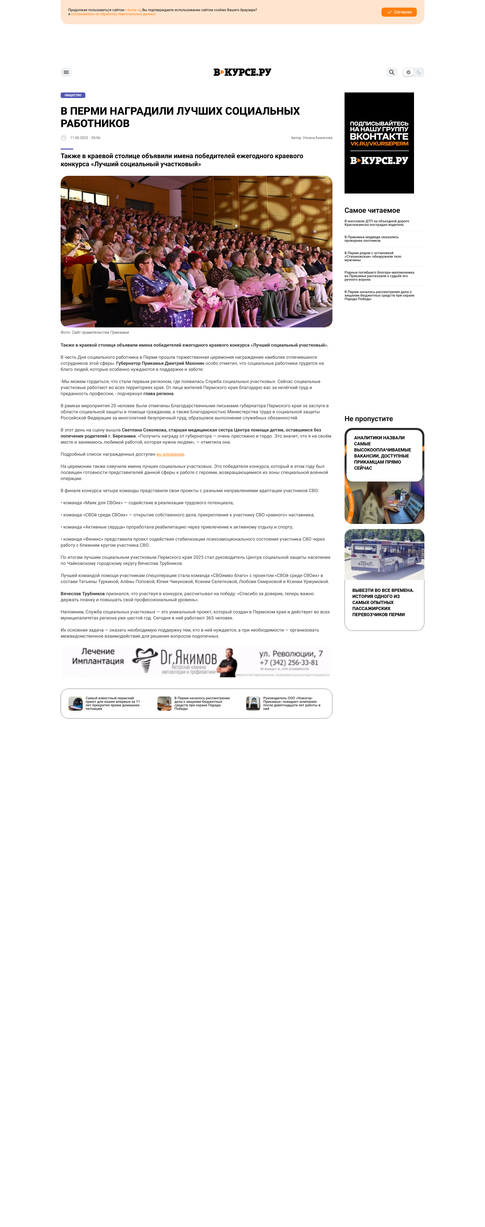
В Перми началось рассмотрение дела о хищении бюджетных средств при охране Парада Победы (379, 295)
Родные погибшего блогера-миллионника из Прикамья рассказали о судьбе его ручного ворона (379, 276)
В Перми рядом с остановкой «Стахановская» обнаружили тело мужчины (373, 256)
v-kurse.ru (133, 10)
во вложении (170, 454)
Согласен (403, 12)
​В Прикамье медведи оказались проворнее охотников (372, 239)
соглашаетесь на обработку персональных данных (113, 14)
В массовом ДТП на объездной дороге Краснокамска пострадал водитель (377, 223)
